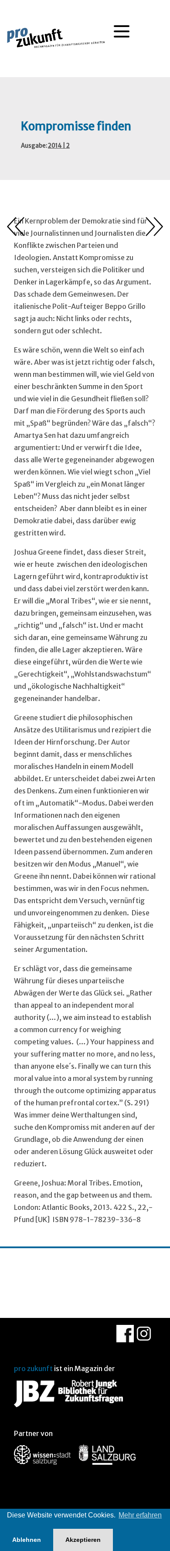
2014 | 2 (59, 145)
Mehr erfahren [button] (140, 1515)
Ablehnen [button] (26, 1539)
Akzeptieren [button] (83, 1539)
